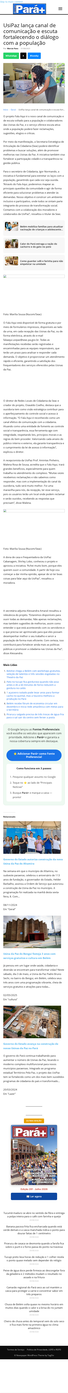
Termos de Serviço (15, 1349)
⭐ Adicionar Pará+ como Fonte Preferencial (34, 755)
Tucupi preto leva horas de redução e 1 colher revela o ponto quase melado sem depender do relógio (34, 1258)
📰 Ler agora (34, 1196)
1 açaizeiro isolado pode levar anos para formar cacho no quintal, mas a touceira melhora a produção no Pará (33, 695)
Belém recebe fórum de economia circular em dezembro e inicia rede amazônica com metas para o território (35, 706)
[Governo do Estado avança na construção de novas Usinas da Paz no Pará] (34, 1022)
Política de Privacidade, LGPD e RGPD (44, 1349)
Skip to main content (11, 1)
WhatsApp (11, 55)
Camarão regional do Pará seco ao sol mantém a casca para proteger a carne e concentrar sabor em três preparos (34, 1291)
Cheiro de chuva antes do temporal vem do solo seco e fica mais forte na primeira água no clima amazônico (34, 1325)
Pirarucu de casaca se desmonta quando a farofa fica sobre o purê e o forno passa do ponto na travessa (34, 1245)
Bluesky (34, 55)
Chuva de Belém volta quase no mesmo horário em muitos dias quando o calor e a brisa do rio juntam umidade (34, 1308)
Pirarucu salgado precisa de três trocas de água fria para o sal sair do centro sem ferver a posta (35, 716)
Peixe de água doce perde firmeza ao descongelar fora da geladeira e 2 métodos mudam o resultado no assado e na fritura (34, 1274)
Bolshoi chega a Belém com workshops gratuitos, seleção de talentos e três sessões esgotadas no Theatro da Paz (33, 674)
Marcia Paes (12, 48)
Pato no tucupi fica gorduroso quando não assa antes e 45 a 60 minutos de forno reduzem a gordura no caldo (33, 685)
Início (5, 109)
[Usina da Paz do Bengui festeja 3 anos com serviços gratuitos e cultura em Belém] (34, 932)
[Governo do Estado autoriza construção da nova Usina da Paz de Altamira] (34, 833)
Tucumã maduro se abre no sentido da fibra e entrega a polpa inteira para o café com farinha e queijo (34, 1214)
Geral (13, 109)
